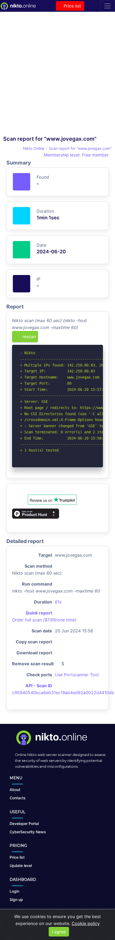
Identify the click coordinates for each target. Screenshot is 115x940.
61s (58, 602)
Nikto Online (33, 148)
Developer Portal (24, 823)
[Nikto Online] (18, 6)
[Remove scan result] (99, 338)
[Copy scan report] (82, 338)
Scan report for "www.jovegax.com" (80, 148)
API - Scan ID (38, 685)
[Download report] (91, 338)
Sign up (16, 899)
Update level (21, 865)
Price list (71, 6)
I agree (59, 931)
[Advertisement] (57, 75)
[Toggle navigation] (107, 6)
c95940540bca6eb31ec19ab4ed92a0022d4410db (63, 692)
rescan (28, 336)
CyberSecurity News (28, 832)
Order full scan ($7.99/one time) (44, 619)
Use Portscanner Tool (77, 674)
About (15, 789)
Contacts (18, 798)
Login (14, 891)
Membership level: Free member (76, 155)
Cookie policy (86, 923)
